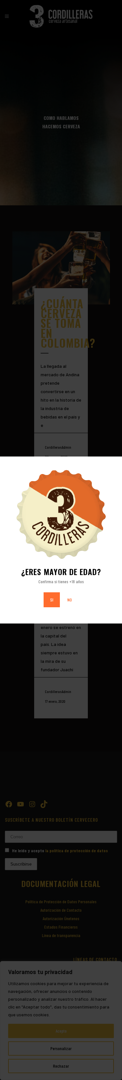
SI (51, 599)
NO (69, 599)
